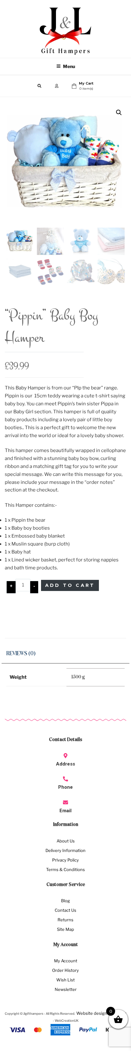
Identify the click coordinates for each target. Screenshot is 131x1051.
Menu (69, 66)
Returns (65, 919)
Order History (65, 970)
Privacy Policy (65, 859)
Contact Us (65, 910)
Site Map (65, 929)
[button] (119, 112)
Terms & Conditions (65, 869)
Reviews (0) (21, 653)
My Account (65, 960)
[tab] (21, 653)
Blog (65, 900)
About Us (66, 840)
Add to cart (70, 585)
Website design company (101, 1013)
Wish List (65, 979)
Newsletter (66, 989)
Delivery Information (65, 850)
